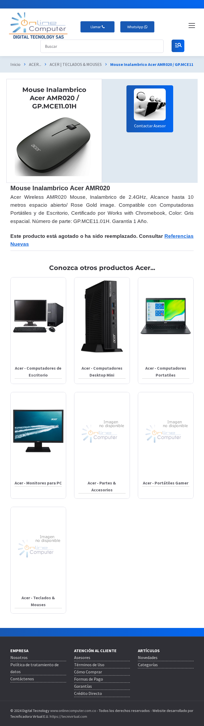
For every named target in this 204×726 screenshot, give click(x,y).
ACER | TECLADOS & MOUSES (76, 64)
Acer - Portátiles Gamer (165, 483)
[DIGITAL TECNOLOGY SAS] (38, 26)
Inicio (15, 64)
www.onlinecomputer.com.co (72, 710)
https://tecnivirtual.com (68, 716)
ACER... (35, 64)
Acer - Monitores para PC (38, 483)
